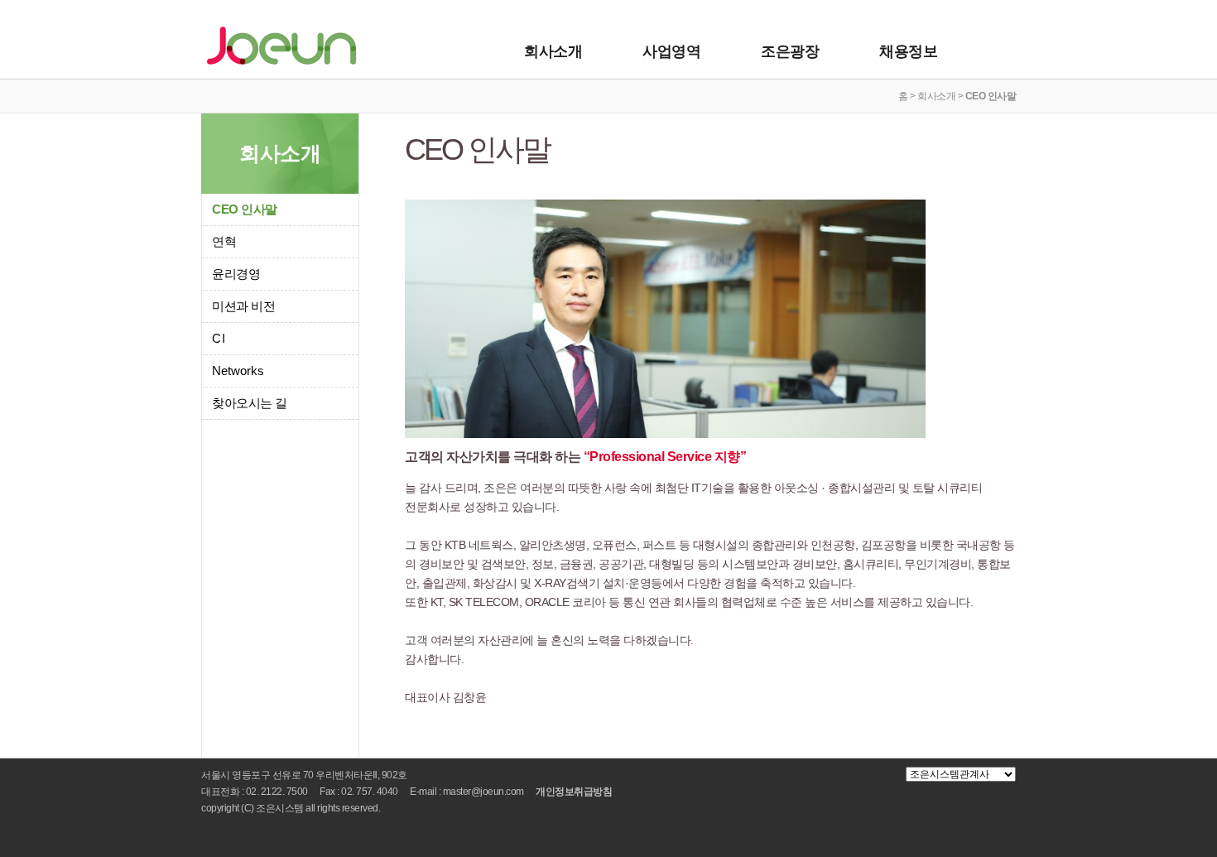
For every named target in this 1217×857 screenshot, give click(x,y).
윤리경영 (236, 274)
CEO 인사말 (244, 209)
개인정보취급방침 (574, 791)
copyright (220, 808)
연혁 (224, 241)
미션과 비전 (243, 306)
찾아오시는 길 (249, 403)
